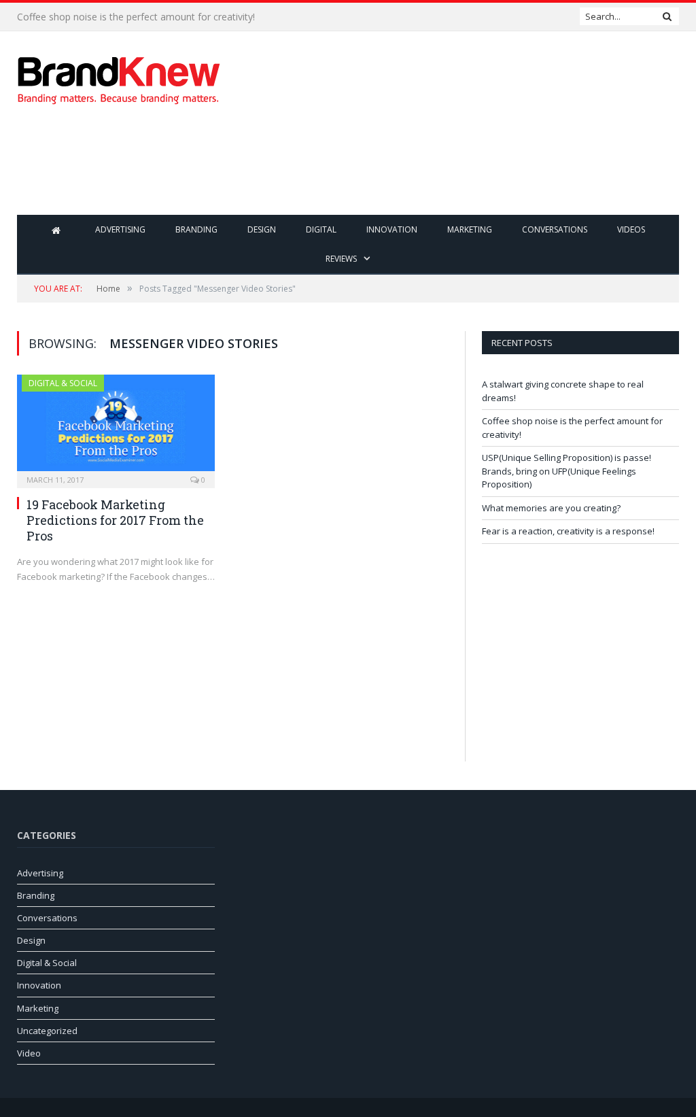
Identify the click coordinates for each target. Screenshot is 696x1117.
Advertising (120, 229)
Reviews (341, 258)
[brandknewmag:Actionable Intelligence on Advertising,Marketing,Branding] (119, 77)
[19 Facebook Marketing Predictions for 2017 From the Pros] (116, 427)
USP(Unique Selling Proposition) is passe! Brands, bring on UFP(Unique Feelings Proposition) (566, 470)
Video (29, 1053)
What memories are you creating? (551, 508)
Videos (631, 229)
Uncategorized (47, 1031)
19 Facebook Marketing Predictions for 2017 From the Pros (115, 520)
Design (261, 229)
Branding (196, 229)
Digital (321, 229)
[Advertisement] (434, 170)
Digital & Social (63, 383)
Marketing (469, 229)
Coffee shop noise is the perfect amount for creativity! (136, 17)
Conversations (554, 229)
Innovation (391, 229)
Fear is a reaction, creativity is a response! (568, 531)
